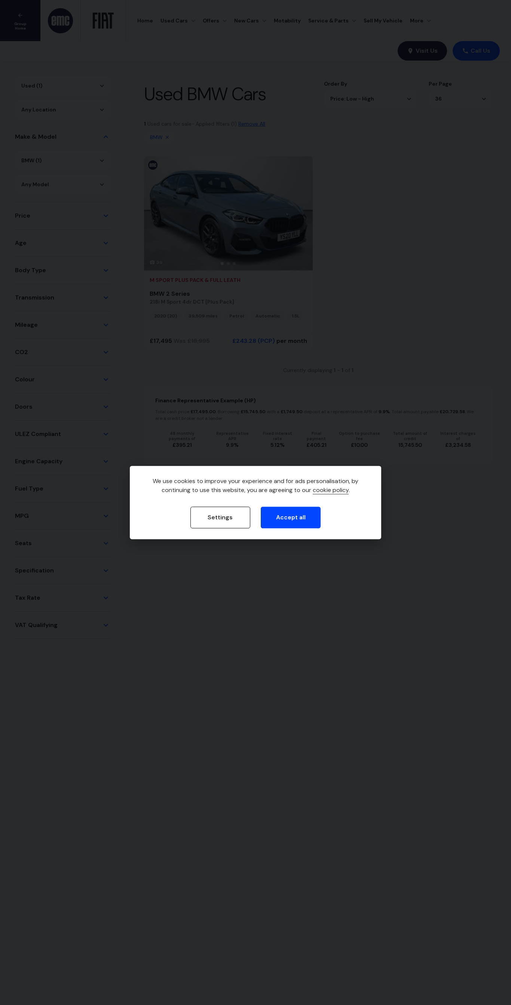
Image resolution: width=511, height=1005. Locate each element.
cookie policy (331, 490)
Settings (220, 517)
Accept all (291, 517)
